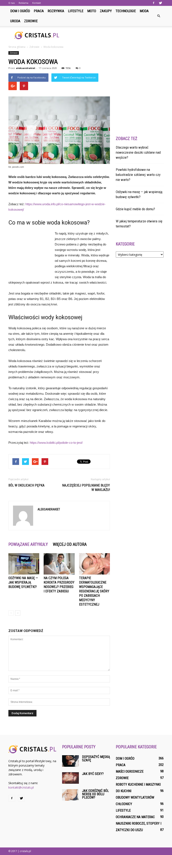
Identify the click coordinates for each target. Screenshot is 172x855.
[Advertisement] (114, 35)
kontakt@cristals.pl (21, 787)
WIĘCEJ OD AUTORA (70, 544)
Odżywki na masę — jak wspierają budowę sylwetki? (23, 582)
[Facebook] (153, 3)
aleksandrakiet (25, 68)
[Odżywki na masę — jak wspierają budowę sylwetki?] (23, 563)
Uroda (15, 21)
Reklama (23, 2)
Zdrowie (31, 21)
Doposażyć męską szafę (96, 758)
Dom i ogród (20, 11)
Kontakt (36, 2)
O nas (11, 2)
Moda (144, 11)
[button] (159, 16)
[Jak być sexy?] (70, 778)
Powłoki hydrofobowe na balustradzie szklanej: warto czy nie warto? (138, 174)
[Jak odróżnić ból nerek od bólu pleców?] (70, 795)
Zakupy (106, 11)
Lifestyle (75, 11)
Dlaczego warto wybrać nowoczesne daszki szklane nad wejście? (138, 152)
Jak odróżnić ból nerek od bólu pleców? (95, 794)
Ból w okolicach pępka (26, 485)
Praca (39, 11)
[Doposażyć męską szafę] (70, 761)
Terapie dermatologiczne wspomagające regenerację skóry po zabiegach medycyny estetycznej (94, 591)
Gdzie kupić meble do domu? (135, 209)
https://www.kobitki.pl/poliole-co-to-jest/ (56, 442)
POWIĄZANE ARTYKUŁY (28, 544)
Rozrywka (56, 11)
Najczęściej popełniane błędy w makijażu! (86, 487)
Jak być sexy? (93, 774)
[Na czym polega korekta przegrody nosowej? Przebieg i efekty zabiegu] (59, 563)
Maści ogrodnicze (129, 771)
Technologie (126, 11)
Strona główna (16, 47)
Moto (91, 11)
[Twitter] (160, 3)
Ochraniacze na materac (135, 817)
